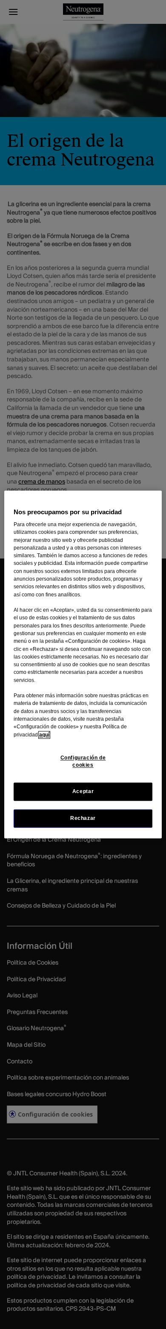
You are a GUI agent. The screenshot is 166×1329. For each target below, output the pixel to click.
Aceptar (83, 791)
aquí (44, 735)
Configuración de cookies (83, 761)
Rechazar (83, 819)
